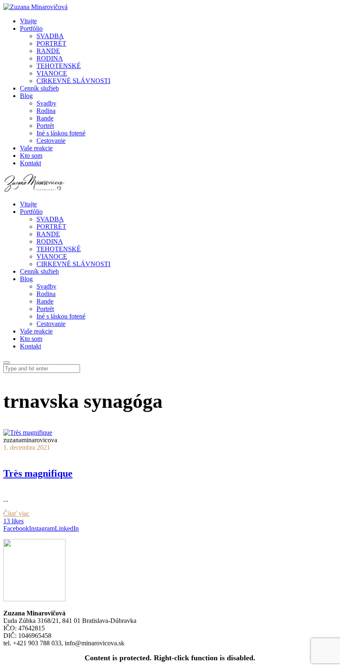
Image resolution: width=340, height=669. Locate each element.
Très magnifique (38, 473)
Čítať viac (16, 513)
